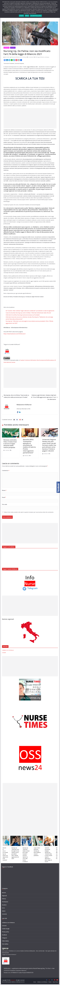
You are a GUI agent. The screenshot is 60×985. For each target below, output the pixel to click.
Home (34, 982)
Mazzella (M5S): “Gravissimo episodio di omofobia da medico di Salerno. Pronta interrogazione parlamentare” (29, 446)
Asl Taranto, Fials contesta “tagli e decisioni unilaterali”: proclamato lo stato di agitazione (30, 311)
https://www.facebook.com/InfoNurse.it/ (15, 334)
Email (4, 497)
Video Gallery (5, 941)
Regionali (4, 895)
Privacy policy (5, 931)
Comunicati (6, 47)
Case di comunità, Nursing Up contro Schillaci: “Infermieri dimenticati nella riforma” (28, 313)
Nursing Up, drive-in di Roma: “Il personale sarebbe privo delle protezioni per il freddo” (16, 396)
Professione (5, 901)
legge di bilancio (40, 57)
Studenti (4, 905)
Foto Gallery (5, 944)
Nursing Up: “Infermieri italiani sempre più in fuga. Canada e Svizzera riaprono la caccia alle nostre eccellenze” (12, 854)
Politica (4, 898)
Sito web (4, 504)
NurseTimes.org (37, 968)
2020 (36, 57)
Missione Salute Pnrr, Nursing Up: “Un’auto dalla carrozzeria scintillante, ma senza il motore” (46, 853)
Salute (3, 911)
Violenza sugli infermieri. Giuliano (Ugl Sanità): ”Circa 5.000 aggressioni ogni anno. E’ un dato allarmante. (43, 397)
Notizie (4, 892)
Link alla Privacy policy (36, 15)
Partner (50, 982)
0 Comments (30, 57)
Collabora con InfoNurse (8, 650)
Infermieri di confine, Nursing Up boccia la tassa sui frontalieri (23, 315)
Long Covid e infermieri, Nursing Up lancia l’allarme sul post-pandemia (24, 851)
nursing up (47, 57)
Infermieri (13, 47)
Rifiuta (26, 15)
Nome (4, 490)
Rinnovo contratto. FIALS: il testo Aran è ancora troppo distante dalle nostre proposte (10, 443)
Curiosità (4, 914)
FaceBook (4, 935)
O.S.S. (3, 908)
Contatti (4, 652)
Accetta (21, 15)
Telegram (4, 938)
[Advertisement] (30, 118)
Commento (5, 470)
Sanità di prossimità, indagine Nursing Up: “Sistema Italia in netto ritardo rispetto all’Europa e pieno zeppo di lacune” (35, 854)
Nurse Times (55, 982)
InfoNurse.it (7, 968)
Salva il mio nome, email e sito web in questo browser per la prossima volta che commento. (29, 512)
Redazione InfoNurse (15, 57)
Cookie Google (5, 928)
